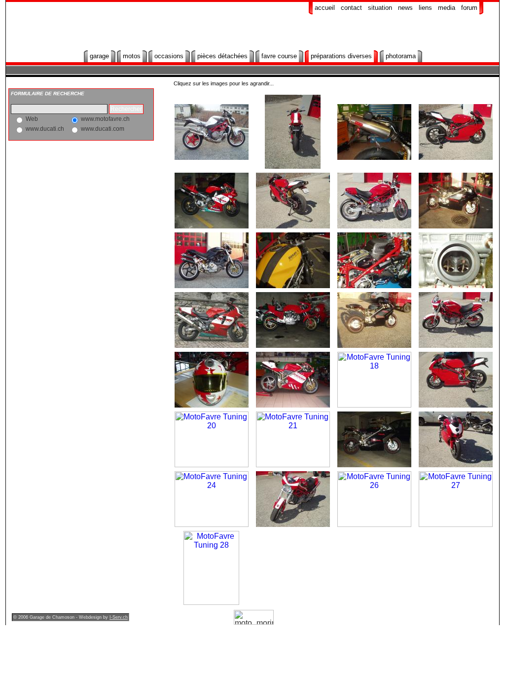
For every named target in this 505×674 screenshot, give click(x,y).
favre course (279, 56)
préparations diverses (341, 56)
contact (351, 7)
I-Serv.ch (118, 617)
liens (425, 7)
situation (380, 7)
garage (99, 56)
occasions (168, 56)
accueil (325, 7)
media (446, 7)
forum (469, 7)
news (405, 7)
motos (132, 56)
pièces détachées (222, 56)
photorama (401, 56)
